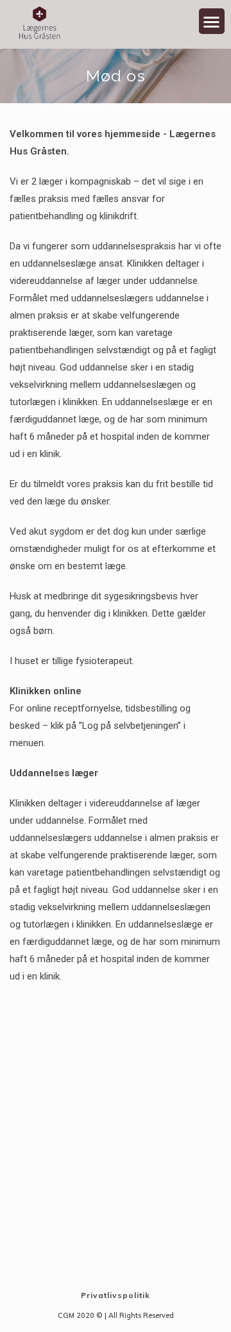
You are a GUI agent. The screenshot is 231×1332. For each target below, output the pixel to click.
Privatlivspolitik (115, 1295)
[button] (212, 21)
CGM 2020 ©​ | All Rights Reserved (116, 1315)
